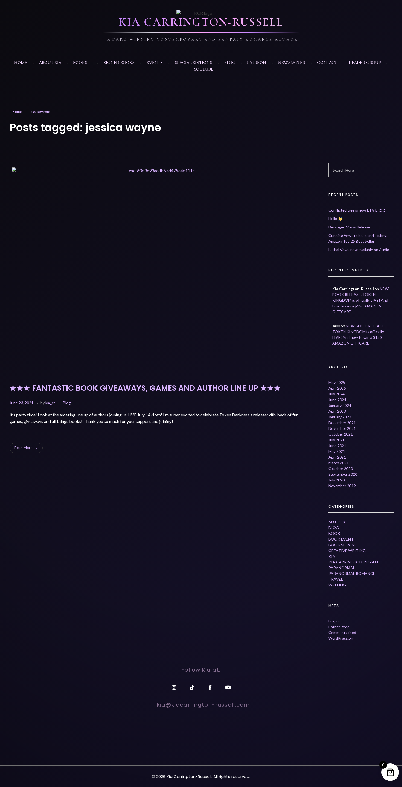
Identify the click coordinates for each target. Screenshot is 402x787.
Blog (67, 402)
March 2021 (338, 462)
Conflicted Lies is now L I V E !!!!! (356, 210)
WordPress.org (341, 638)
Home (17, 112)
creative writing (347, 550)
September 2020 (342, 474)
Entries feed (338, 626)
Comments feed (342, 632)
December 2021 (342, 422)
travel (335, 579)
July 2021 (336, 439)
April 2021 (337, 457)
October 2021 (340, 434)
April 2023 (337, 411)
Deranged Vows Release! (350, 227)
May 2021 (336, 451)
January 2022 (339, 417)
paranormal (341, 567)
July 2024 (336, 394)
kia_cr (50, 402)
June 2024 (337, 399)
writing (337, 585)
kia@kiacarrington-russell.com (203, 705)
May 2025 (336, 382)
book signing (342, 544)
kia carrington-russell (353, 562)
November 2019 (342, 485)
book (334, 533)
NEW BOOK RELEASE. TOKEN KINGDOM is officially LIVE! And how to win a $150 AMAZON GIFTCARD (360, 300)
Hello (333, 218)
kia (331, 556)
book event (341, 539)
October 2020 (340, 468)
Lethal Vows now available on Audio (358, 249)
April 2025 (337, 388)
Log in (333, 621)
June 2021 (337, 445)
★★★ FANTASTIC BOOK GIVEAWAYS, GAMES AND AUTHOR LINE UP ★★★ (145, 388)
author (336, 521)
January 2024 (339, 405)
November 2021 (342, 428)
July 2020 (336, 480)
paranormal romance (351, 573)
